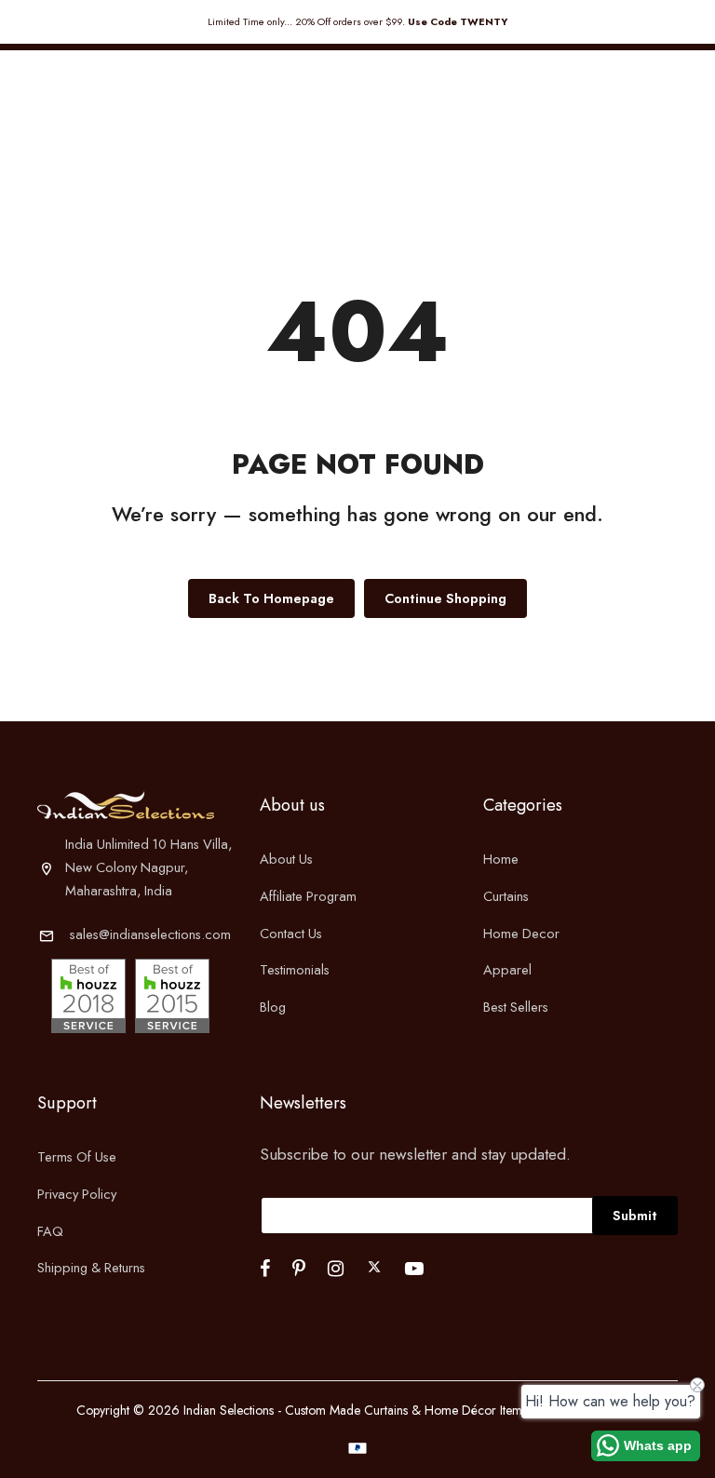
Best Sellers (515, 1006)
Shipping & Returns (91, 1267)
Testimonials (295, 969)
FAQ (50, 1231)
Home (501, 858)
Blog (273, 1006)
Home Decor (521, 933)
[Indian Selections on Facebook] (265, 1268)
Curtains (506, 896)
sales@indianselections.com (150, 934)
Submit (635, 1215)
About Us (286, 858)
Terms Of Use (76, 1156)
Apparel (507, 969)
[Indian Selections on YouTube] (414, 1268)
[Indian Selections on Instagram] (336, 1268)
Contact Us (291, 933)
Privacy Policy (76, 1193)
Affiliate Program (308, 896)
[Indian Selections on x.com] (374, 1266)
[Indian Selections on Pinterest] (298, 1268)
